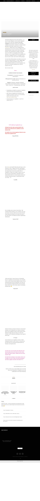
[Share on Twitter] (2, 44)
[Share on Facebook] (2, 42)
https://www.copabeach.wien (11, 97)
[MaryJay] (20, 11)
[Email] (2, 48)
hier (22, 359)
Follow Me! (20, 448)
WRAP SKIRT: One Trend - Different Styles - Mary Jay (12, 413)
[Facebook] (17, 454)
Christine (2, 401)
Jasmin (5, 35)
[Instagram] (20, 454)
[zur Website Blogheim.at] (30, 98)
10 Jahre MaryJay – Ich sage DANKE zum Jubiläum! (13, 392)
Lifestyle (4, 32)
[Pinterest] (2, 46)
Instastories (7, 47)
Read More (33, 69)
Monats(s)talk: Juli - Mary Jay (9, 410)
